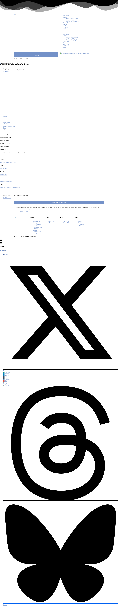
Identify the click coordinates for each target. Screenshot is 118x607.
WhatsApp (7, 372)
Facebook (6, 254)
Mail (5, 381)
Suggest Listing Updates (72, 21)
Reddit (6, 378)
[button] (82, 31)
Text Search (66, 15)
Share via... (7, 385)
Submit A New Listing (72, 18)
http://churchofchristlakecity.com (8, 162)
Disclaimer (65, 27)
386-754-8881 (3, 168)
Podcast (65, 24)
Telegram (6, 373)
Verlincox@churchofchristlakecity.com (10, 187)
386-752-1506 (3, 175)
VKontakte (7, 379)
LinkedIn (6, 375)
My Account (66, 25)
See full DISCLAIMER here (23, 212)
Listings (65, 17)
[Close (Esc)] (0, 250)
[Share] (2, 250)
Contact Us (66, 23)
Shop (64, 28)
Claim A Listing (70, 20)
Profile (5, 116)
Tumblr (6, 376)
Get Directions (7, 198)
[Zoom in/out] (5, 250)
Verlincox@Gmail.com (6, 181)
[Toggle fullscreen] (3, 250)
